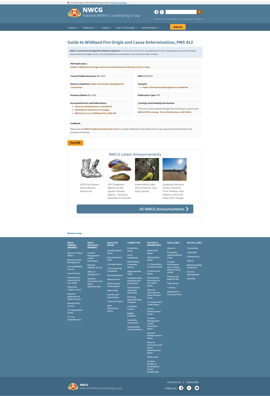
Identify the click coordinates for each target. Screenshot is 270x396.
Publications (172, 283)
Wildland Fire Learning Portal (174, 293)
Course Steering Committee (114, 269)
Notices (190, 260)
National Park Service (74, 304)
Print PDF (75, 142)
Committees (187, 19)
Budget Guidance (131, 314)
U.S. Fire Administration (74, 318)
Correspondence (114, 264)
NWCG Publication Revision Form (101, 128)
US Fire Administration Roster (154, 311)
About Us (198, 19)
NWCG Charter (113, 279)
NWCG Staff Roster (152, 251)
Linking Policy (193, 256)
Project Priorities (114, 301)
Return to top (74, 233)
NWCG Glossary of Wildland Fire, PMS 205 (95, 113)
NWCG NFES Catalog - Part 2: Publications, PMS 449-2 (164, 112)
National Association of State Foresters (74, 296)
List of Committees (132, 256)
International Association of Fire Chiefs (74, 280)
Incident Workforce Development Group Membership (153, 366)
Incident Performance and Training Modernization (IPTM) (174, 267)
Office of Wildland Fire (93, 273)
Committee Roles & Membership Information (134, 281)
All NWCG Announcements (161, 209)
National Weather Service (94, 266)
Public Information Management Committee (165, 87)
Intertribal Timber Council (74, 288)
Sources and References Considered (93, 106)
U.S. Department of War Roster (154, 303)
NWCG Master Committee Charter (133, 264)
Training (171, 287)
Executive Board (172, 19)
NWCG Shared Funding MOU (113, 285)
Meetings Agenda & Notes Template (134, 299)
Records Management (193, 273)
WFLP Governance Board (112, 308)
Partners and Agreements (113, 295)
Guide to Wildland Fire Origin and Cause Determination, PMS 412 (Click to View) (110, 67)
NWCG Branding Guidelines (194, 266)
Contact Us (158, 19)
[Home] (75, 13)
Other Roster (153, 357)
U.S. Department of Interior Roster (155, 265)
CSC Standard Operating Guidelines (133, 290)
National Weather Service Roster (154, 335)
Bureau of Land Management (74, 261)
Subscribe (192, 382)
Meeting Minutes (114, 275)
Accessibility (192, 248)
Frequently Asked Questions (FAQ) (174, 255)
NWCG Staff (112, 290)
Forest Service (74, 273)
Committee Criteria (132, 307)
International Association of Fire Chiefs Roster (153, 282)
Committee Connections (132, 321)
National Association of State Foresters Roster (154, 294)
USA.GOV (191, 278)
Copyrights (192, 252)
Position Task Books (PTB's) (173, 277)
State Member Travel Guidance (134, 328)
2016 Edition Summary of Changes (92, 109)
